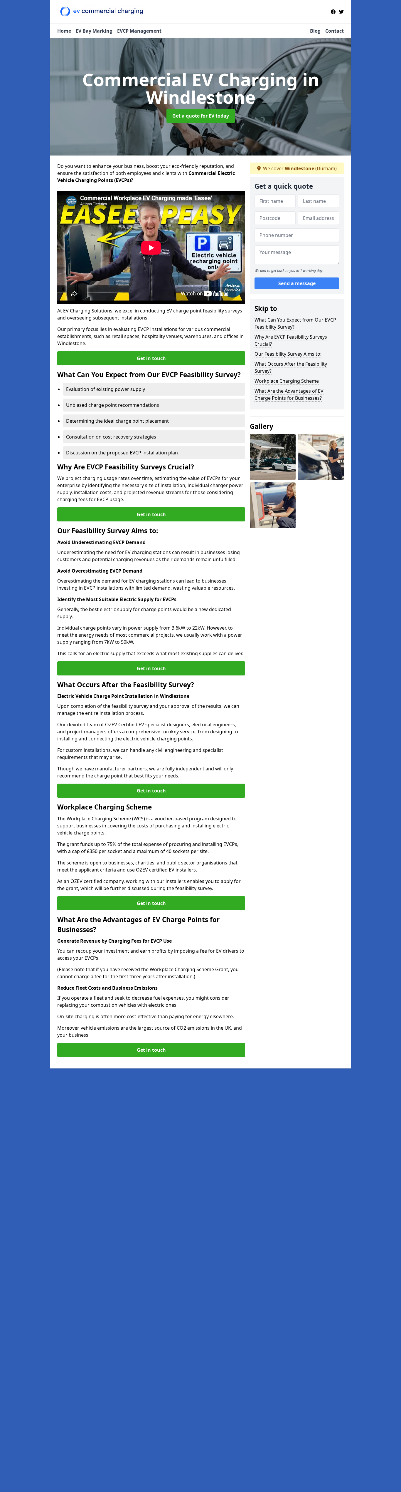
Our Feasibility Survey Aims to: (288, 354)
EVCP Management (139, 31)
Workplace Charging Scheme (287, 381)
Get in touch (151, 358)
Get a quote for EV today (200, 116)
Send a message (297, 283)
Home (64, 31)
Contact (334, 31)
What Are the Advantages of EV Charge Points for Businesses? (289, 394)
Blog (315, 31)
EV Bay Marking (94, 31)
